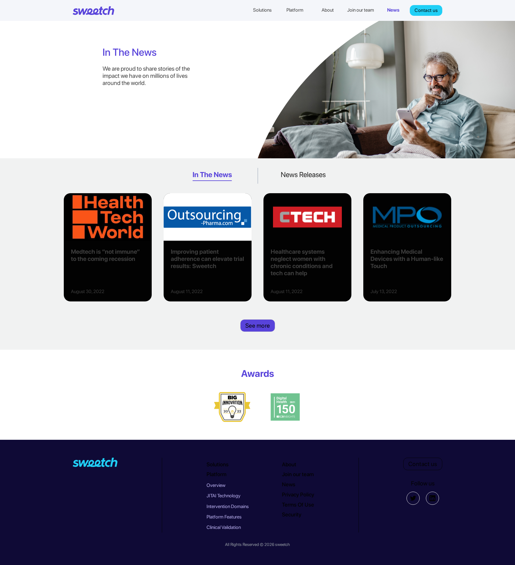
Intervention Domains (228, 506)
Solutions (218, 464)
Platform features (224, 517)
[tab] (212, 176)
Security (291, 514)
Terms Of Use (298, 504)
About (289, 464)
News (288, 484)
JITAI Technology (224, 496)
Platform (217, 474)
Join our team (298, 474)
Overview (216, 485)
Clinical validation (224, 527)
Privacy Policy (298, 494)
